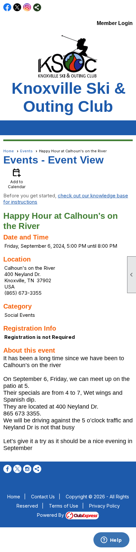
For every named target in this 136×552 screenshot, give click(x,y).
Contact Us (43, 496)
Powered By (51, 515)
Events (26, 151)
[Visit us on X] (17, 7)
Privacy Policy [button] (104, 506)
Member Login (115, 23)
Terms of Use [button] (63, 506)
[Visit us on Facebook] (7, 7)
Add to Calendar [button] (16, 178)
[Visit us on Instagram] (27, 7)
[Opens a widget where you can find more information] (111, 540)
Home (8, 151)
